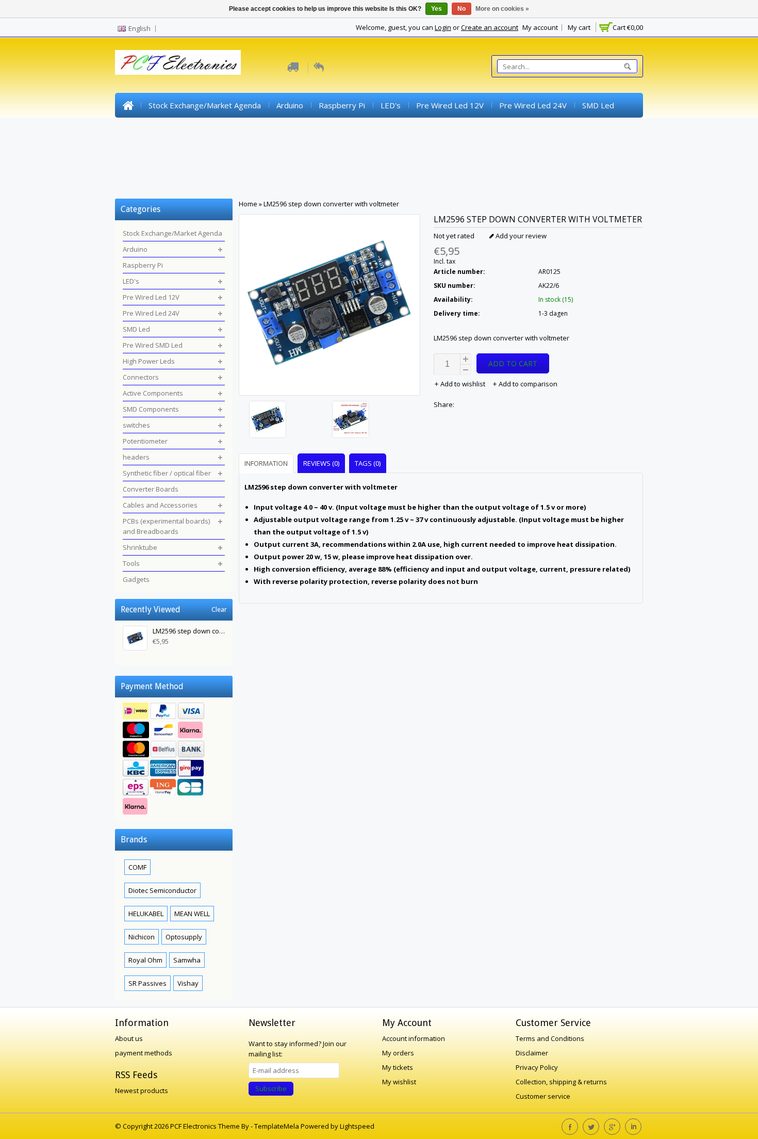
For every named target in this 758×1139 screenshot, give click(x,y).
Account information (413, 1038)
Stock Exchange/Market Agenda (205, 105)
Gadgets (226, 179)
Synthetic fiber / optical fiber (222, 155)
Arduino (289, 105)
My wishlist (399, 1081)
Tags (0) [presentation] (368, 463)
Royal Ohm (145, 960)
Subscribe (271, 1088)
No (461, 8)
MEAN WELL (192, 913)
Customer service (543, 1096)
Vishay (188, 983)
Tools (185, 179)
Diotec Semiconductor (162, 890)
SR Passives (147, 983)
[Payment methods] (174, 759)
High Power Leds (239, 130)
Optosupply (184, 936)
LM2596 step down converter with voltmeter (331, 203)
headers (138, 155)
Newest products (141, 1090)
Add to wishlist (463, 383)
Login (443, 27)
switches (521, 130)
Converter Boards (322, 155)
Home (128, 105)
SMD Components (458, 130)
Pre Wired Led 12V (450, 105)
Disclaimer (532, 1052)
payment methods (143, 1052)
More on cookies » (502, 8)
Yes (436, 8)
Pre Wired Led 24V (533, 105)
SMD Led (598, 105)
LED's (391, 105)
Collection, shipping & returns (561, 1081)
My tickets (397, 1067)
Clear (219, 609)
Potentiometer (579, 130)
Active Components (376, 130)
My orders (398, 1052)
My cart (579, 27)
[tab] (267, 463)
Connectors (306, 130)
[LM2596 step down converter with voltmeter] (288, 421)
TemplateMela (277, 1126)
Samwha (187, 960)
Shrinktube (141, 179)
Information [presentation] (266, 463)
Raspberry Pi (342, 105)
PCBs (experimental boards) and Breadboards (551, 155)
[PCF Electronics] (178, 62)
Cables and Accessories (411, 155)
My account (540, 27)
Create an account (489, 27)
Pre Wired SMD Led (158, 130)
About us (129, 1038)
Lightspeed (357, 1126)
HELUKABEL (145, 913)
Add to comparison (527, 383)
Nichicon (141, 936)
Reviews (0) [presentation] (321, 463)
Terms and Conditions (550, 1038)
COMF (137, 867)
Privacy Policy (537, 1067)
